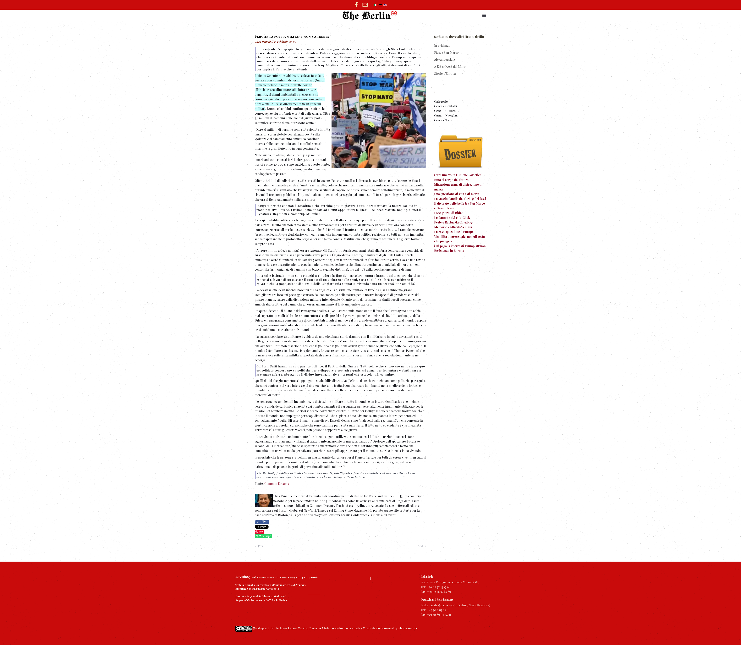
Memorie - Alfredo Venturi (453, 227)
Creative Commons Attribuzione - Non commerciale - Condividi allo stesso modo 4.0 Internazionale (358, 628)
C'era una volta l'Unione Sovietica (457, 175)
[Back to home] (370, 15)
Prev (260, 546)
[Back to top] (370, 578)
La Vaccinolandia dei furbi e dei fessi (460, 199)
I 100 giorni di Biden (449, 213)
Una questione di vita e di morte (456, 194)
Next (421, 546)
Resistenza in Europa (449, 251)
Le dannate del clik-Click (452, 218)
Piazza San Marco (446, 52)
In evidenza (442, 45)
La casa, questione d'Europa (454, 232)
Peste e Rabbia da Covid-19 (453, 222)
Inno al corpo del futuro (451, 180)
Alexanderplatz (444, 59)
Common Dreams (276, 483)
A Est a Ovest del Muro (450, 66)
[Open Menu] (484, 15)
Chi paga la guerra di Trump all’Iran (460, 246)
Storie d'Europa (445, 73)
